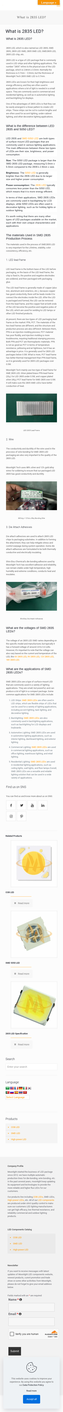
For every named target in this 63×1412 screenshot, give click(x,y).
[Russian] (12, 1092)
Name (31, 1299)
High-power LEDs (16, 1200)
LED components (45, 1200)
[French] (16, 1088)
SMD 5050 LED (30, 138)
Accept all (32, 1399)
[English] (12, 1088)
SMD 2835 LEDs (29, 700)
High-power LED (18, 1139)
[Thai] (21, 1092)
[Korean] (29, 1088)
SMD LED (15, 1133)
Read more (31, 1390)
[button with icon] (11, 805)
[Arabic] (8, 1088)
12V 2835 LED (47, 656)
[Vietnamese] (25, 1092)
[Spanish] (16, 1092)
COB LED (10, 892)
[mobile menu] (58, 5)
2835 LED (40, 185)
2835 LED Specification (17, 1033)
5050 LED (30, 172)
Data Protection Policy (33, 1385)
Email (31, 1314)
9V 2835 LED (33, 656)
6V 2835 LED (21, 656)
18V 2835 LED (12, 660)
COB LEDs (38, 1197)
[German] (21, 1088)
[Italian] (25, 1088)
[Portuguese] (8, 1092)
